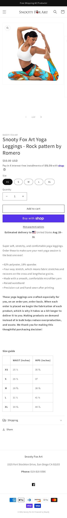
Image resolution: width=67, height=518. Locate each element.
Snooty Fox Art (29, 512)
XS (7, 181)
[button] (4, 12)
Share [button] (10, 429)
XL (49, 181)
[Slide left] (26, 117)
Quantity (7, 189)
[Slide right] (41, 117)
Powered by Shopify (42, 512)
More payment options (33, 226)
